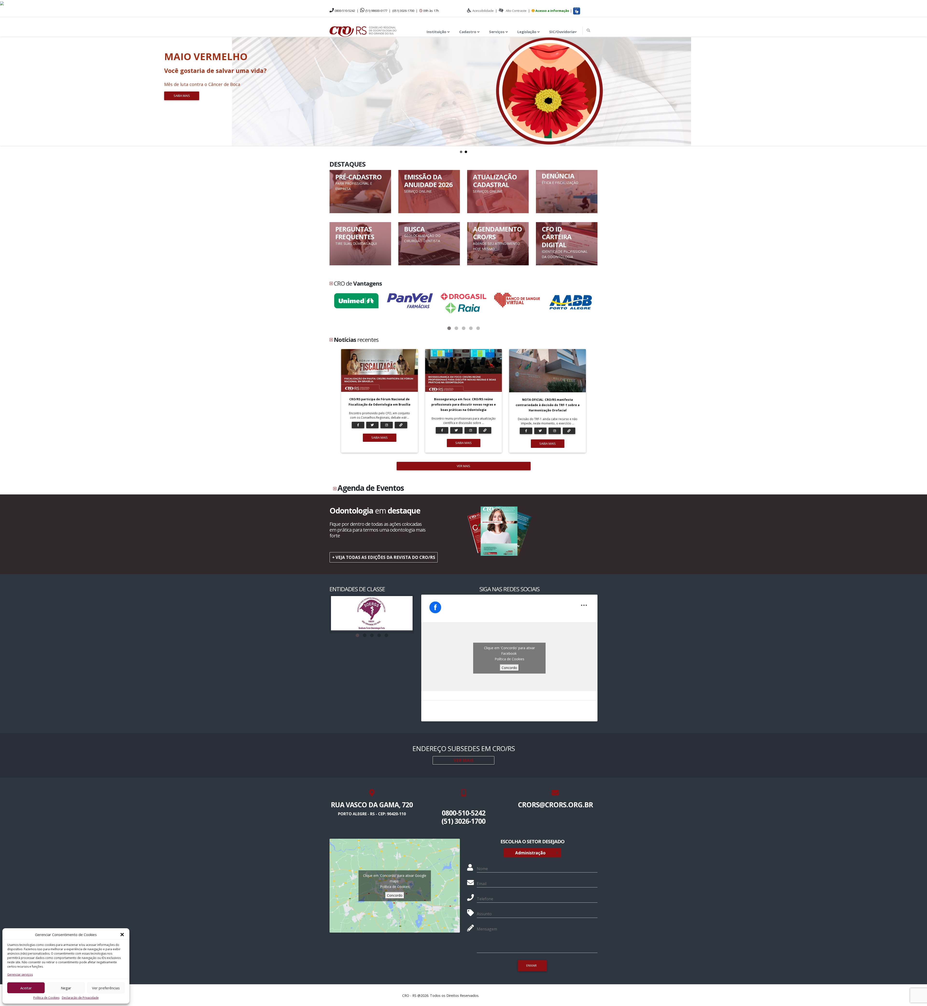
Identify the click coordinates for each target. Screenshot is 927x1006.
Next (921, 91)
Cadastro (468, 31)
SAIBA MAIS (379, 437)
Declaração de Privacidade (80, 998)
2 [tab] (456, 328)
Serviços (497, 31)
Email (481, 883)
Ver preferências (106, 987)
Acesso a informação (552, 10)
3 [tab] (463, 328)
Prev (6, 91)
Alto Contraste (516, 10)
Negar (66, 987)
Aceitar (26, 987)
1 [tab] (449, 328)
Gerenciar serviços (20, 974)
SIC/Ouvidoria (561, 31)
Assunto (484, 913)
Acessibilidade (483, 10)
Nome (482, 868)
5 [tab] (478, 328)
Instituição (437, 31)
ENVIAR (531, 965)
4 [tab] (470, 328)
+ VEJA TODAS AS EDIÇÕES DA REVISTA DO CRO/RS (383, 557)
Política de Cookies (46, 998)
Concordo (509, 667)
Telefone (485, 898)
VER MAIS (463, 466)
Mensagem (487, 929)
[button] (122, 934)
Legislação (527, 31)
